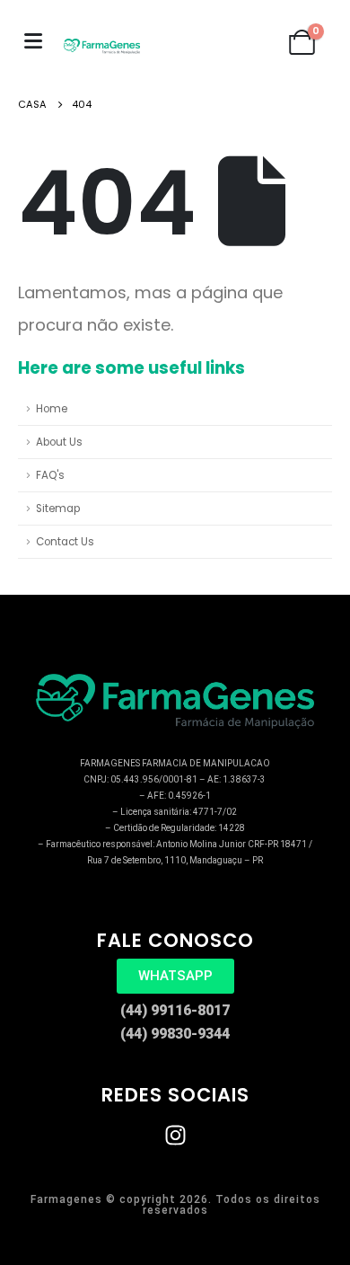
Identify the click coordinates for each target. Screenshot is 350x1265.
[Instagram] (175, 1135)
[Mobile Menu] (33, 41)
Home (51, 409)
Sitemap (58, 508)
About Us (59, 442)
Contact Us (65, 542)
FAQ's (50, 475)
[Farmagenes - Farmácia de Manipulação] (102, 46)
